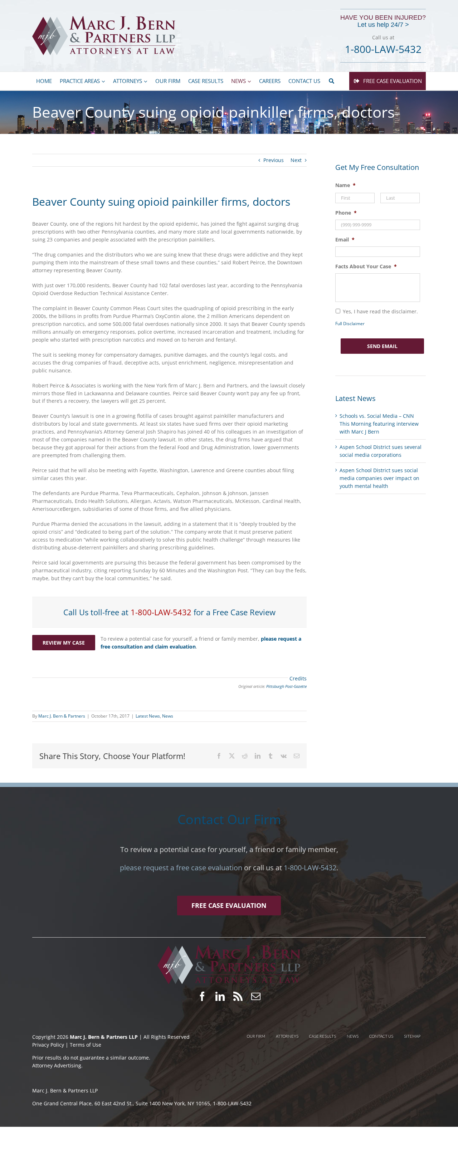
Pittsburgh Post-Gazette (286, 686)
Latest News (148, 716)
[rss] (238, 996)
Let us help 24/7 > (383, 24)
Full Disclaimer (350, 324)
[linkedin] (220, 996)
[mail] (255, 996)
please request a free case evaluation (181, 867)
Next (296, 160)
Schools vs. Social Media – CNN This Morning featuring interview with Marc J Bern (379, 423)
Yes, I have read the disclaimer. (380, 311)
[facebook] (202, 996)
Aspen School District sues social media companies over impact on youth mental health (379, 478)
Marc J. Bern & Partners (61, 716)
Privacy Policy (48, 1044)
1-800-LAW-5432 (161, 612)
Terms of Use (85, 1044)
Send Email (382, 346)
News (167, 716)
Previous (273, 160)
